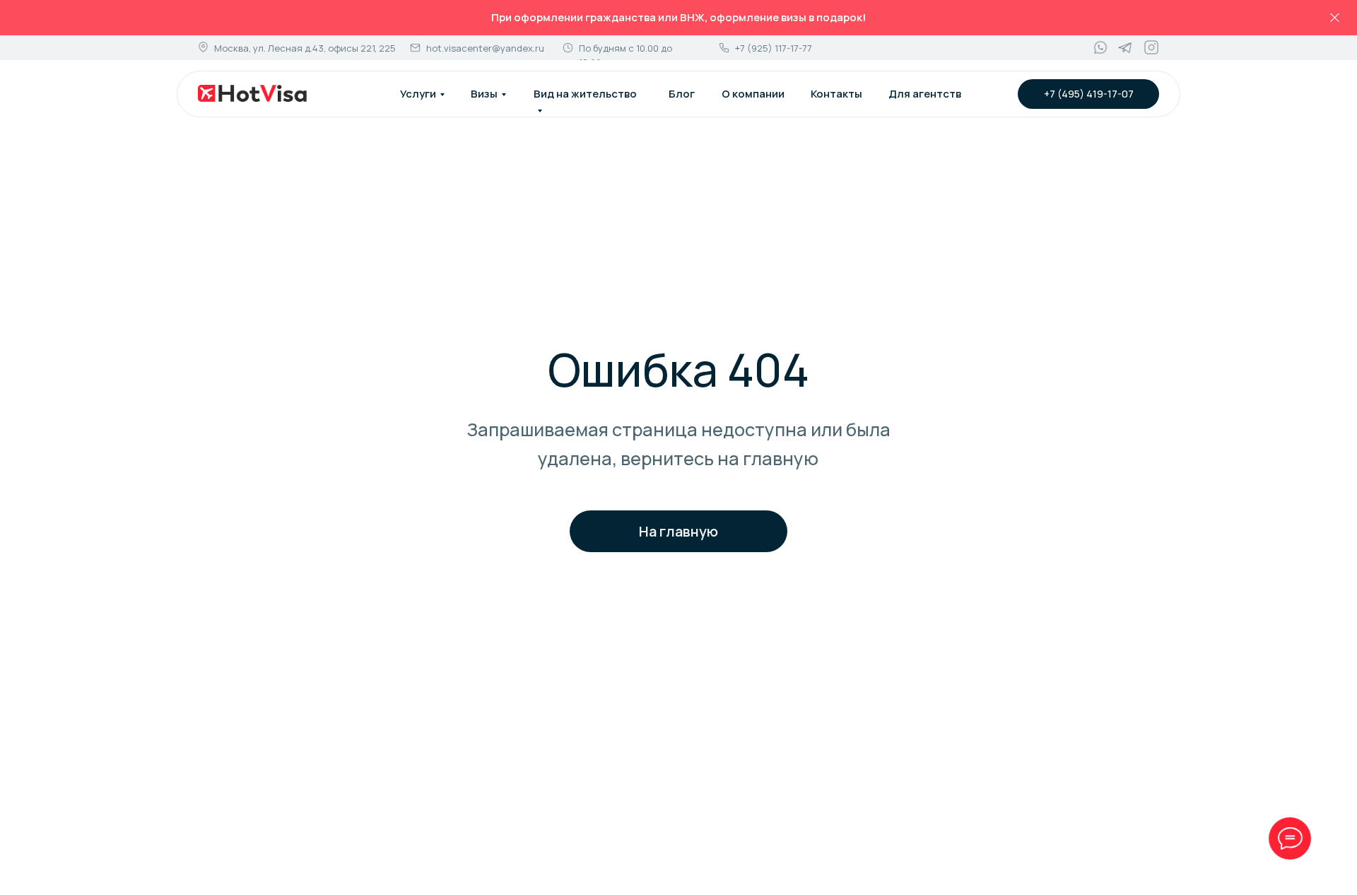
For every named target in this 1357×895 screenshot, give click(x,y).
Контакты (836, 93)
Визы (484, 93)
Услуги (418, 93)
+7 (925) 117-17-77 (773, 48)
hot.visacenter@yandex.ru (485, 48)
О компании (753, 93)
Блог (682, 93)
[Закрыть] (1335, 18)
